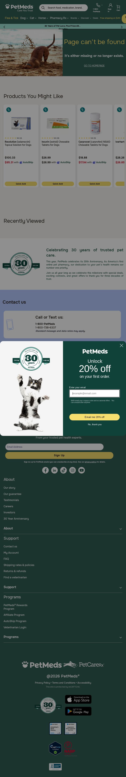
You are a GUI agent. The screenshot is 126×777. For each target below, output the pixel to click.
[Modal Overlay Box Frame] (63, 388)
